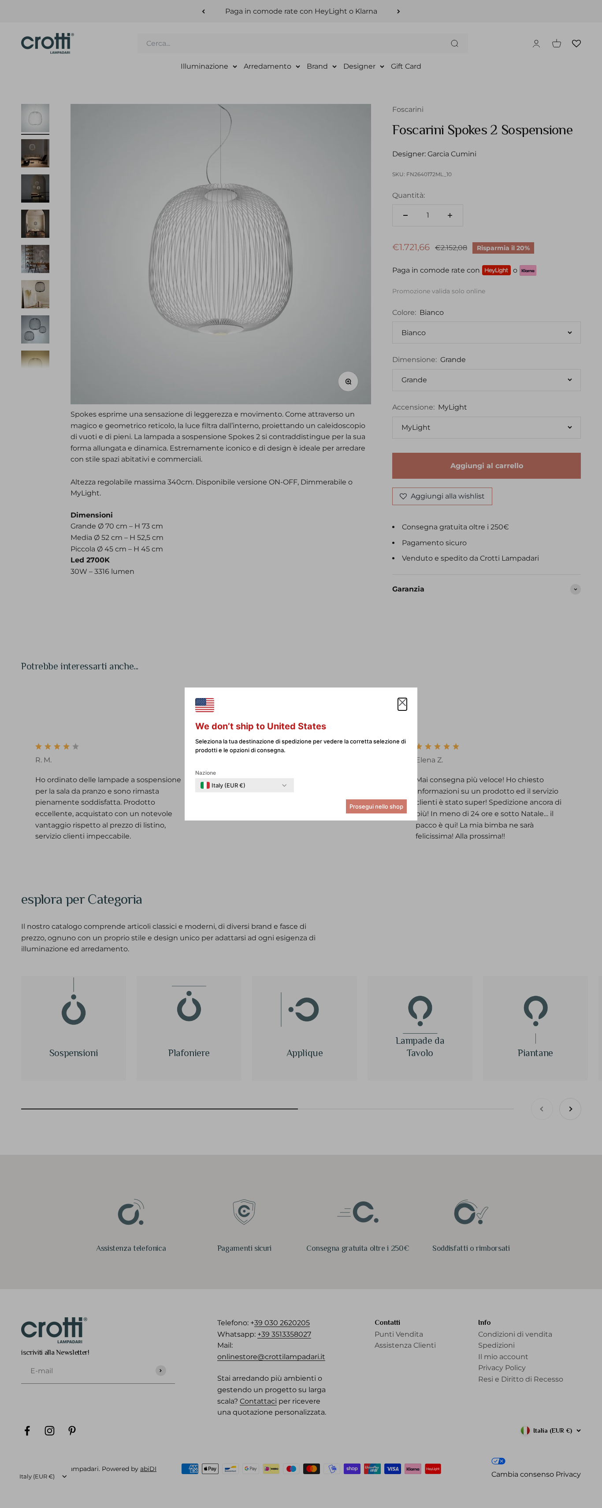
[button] (402, 704)
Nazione (205, 772)
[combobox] (223, 785)
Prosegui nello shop (376, 806)
